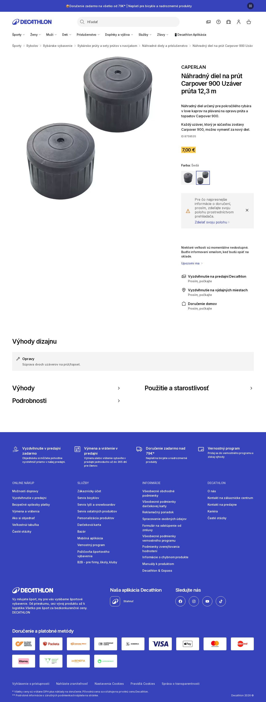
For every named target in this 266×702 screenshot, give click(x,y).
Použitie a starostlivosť (177, 388)
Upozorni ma (190, 263)
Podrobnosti (29, 400)
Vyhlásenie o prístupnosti (30, 683)
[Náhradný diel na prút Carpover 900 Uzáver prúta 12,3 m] (90, 128)
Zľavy (161, 34)
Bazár (81, 531)
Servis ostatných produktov (97, 511)
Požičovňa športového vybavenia (93, 554)
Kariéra (213, 511)
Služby (144, 34)
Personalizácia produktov (95, 518)
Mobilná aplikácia (90, 538)
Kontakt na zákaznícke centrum (230, 498)
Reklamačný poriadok (157, 512)
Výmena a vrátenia (26, 511)
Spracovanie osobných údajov (164, 519)
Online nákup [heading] (23, 483)
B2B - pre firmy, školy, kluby (97, 562)
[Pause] (250, 6)
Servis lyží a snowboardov (96, 504)
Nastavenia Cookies (109, 683)
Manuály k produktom (158, 564)
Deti (65, 34)
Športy (17, 34)
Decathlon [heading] (217, 483)
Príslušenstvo (87, 34)
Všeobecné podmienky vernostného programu (159, 538)
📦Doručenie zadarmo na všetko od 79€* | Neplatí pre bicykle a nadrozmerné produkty (129, 6)
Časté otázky (21, 531)
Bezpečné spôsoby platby (31, 504)
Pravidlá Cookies (143, 683)
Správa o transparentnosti (181, 683)
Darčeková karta (89, 524)
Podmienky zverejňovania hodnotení (161, 549)
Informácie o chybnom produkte (165, 557)
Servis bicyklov (88, 498)
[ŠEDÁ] (203, 178)
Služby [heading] (83, 483)
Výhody (23, 388)
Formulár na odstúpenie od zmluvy (161, 528)
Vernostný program (91, 545)
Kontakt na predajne (222, 504)
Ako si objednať (23, 518)
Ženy (34, 34)
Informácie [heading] (151, 483)
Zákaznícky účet (89, 491)
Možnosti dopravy (25, 491)
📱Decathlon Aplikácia (190, 34)
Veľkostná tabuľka (25, 524)
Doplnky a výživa (118, 34)
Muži (50, 34)
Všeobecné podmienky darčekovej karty (159, 504)
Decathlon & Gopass (157, 570)
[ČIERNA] (188, 178)
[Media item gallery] (90, 128)
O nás (212, 491)
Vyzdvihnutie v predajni (29, 498)
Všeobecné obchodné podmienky (158, 493)
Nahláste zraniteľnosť (72, 683)
